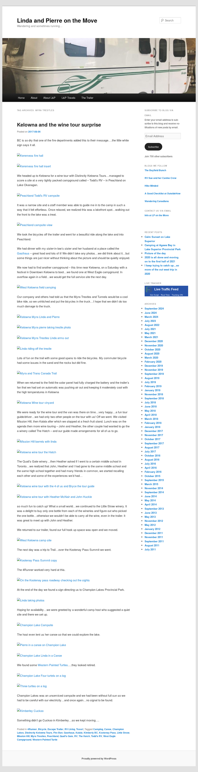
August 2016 (152, 459)
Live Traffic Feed (166, 289)
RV (76, 736)
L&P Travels (68, 97)
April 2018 (151, 415)
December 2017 (154, 431)
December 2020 (154, 341)
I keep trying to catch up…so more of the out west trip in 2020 (162, 269)
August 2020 (152, 353)
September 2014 (154, 492)
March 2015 (151, 484)
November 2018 (154, 394)
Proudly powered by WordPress (99, 758)
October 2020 (152, 349)
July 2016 (150, 463)
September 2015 (154, 480)
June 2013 (151, 512)
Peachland (53, 736)
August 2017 (152, 447)
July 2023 (150, 321)
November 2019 (154, 370)
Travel (79, 729)
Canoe (107, 729)
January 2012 (152, 529)
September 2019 (154, 374)
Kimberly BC (91, 732)
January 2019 (152, 390)
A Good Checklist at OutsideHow (162, 193)
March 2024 (151, 317)
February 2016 (153, 472)
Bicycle (42, 729)
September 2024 (154, 308)
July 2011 (150, 549)
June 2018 (151, 406)
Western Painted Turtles (53, 665)
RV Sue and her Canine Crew (160, 178)
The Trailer (87, 97)
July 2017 (150, 451)
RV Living (70, 729)
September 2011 (154, 541)
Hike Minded (151, 185)
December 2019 (154, 365)
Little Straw (123, 732)
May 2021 (150, 333)
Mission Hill (23, 736)
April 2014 (151, 504)
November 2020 (154, 345)
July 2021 (150, 329)
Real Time (165, 295)
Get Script (154, 295)
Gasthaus (23, 253)
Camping (98, 729)
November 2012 (154, 521)
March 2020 (151, 357)
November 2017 (154, 435)
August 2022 (152, 325)
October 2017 (152, 439)
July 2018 (150, 402)
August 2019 (152, 378)
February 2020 (153, 361)
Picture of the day (155, 253)
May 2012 (150, 525)
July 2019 (150, 382)
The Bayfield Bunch (155, 170)
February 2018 (153, 423)
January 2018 (152, 427)
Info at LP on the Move (157, 215)
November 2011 (154, 537)
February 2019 (153, 386)
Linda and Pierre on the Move (57, 20)
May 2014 (150, 500)
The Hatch (84, 736)
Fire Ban (58, 732)
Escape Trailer (55, 729)
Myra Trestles (38, 736)
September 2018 (154, 398)
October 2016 (152, 455)
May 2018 (150, 410)
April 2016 (151, 467)
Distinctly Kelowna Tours (38, 732)
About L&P (49, 97)
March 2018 (151, 419)
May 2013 (150, 517)
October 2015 (152, 476)
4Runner (32, 729)
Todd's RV (96, 736)
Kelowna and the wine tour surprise (59, 124)
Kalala (79, 732)
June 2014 (151, 496)
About (34, 97)
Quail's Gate (66, 736)
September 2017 (154, 443)
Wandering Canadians (157, 201)
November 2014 (154, 488)
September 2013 (154, 508)
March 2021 (151, 337)
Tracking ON (177, 295)
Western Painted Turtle (44, 739)
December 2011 (154, 533)
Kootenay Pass (107, 732)
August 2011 (152, 545)
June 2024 (151, 313)
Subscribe (153, 146)
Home (21, 97)
